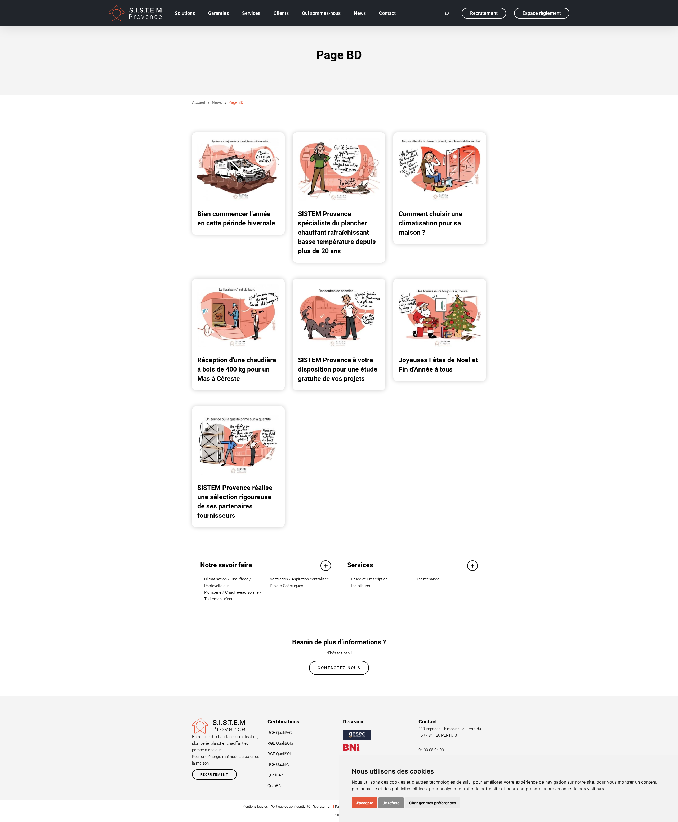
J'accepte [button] (364, 803)
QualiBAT (275, 785)
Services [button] (251, 13)
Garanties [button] (218, 13)
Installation (360, 585)
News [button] (360, 13)
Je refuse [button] (391, 803)
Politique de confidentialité (290, 806)
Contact (387, 13)
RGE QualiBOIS (280, 743)
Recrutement (214, 774)
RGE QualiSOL (279, 754)
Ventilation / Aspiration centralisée (299, 579)
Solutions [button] (185, 13)
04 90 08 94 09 (431, 750)
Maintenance (428, 579)
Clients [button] (281, 13)
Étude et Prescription (369, 579)
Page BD (236, 102)
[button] (447, 13)
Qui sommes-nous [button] (321, 13)
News (217, 102)
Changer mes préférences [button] (432, 803)
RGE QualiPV (278, 764)
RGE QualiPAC (279, 732)
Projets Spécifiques (286, 585)
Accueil (198, 102)
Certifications (283, 721)
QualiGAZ (275, 775)
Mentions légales (255, 806)
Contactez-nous (339, 667)
